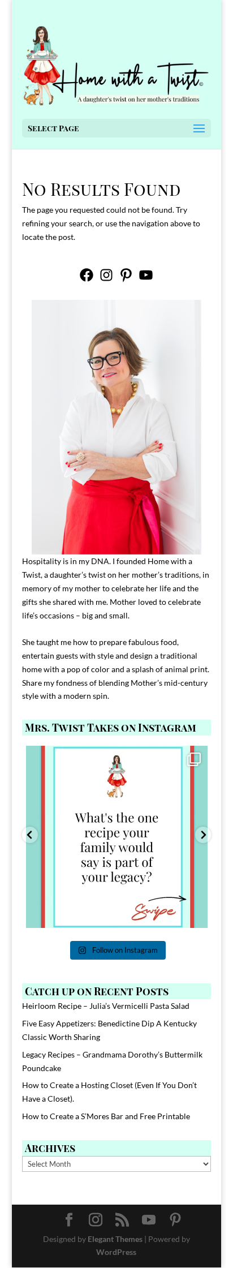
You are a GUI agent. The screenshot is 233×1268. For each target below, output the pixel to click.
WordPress (116, 1252)
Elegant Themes (115, 1239)
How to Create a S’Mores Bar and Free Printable (106, 1116)
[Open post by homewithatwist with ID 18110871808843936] (117, 837)
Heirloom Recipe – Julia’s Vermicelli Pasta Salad (105, 1006)
